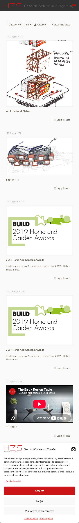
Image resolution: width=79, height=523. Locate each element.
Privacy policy (46, 518)
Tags (26, 24)
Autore (40, 24)
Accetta (39, 490)
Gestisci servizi (13, 481)
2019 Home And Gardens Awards (25, 259)
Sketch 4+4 (12, 179)
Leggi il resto (63, 119)
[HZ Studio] (39, 5)
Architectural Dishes (18, 111)
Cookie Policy (31, 518)
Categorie (14, 24)
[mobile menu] (74, 5)
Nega (39, 500)
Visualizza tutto (62, 24)
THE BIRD (11, 427)
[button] (73, 449)
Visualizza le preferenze (39, 511)
